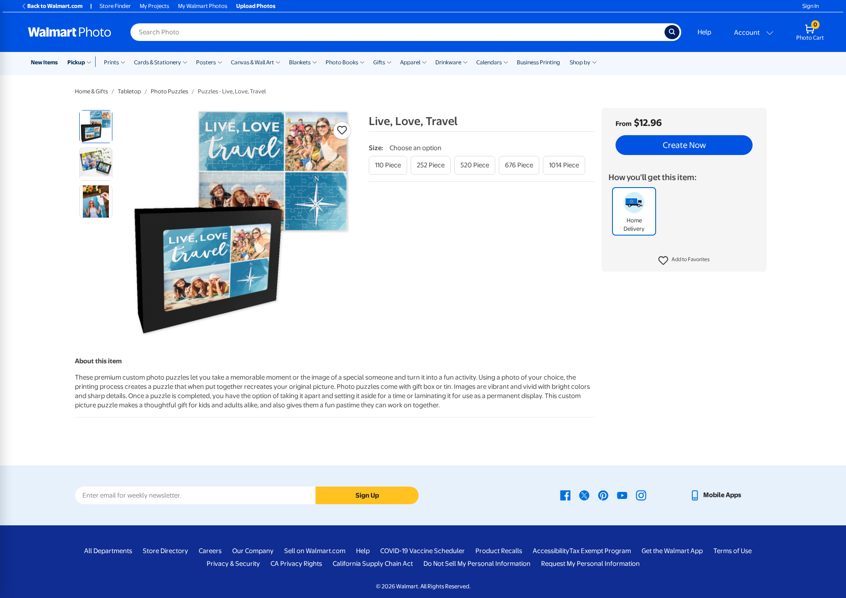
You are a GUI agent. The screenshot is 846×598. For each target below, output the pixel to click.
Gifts (379, 62)
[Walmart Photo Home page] (70, 32)
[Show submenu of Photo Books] (362, 61)
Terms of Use (732, 551)
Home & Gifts (91, 91)
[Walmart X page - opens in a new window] (584, 495)
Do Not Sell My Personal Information (477, 564)
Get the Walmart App (672, 551)
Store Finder (115, 6)
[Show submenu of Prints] (123, 61)
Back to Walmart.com (54, 6)
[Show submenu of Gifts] (389, 61)
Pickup (76, 62)
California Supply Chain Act (373, 564)
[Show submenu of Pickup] (91, 61)
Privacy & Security (233, 564)
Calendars (489, 62)
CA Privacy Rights (296, 564)
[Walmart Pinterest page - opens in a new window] (603, 495)
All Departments (108, 551)
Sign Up (367, 495)
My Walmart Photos (202, 6)
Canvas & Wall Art (252, 62)
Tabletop (129, 91)
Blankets (300, 62)
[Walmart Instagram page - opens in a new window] (641, 495)
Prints (111, 62)
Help (704, 32)
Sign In (810, 6)
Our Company (253, 551)
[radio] (95, 126)
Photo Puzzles (169, 91)
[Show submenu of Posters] (220, 61)
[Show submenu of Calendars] (505, 61)
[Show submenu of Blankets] (314, 61)
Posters (206, 62)
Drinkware (448, 62)
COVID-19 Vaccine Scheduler (422, 551)
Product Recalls (498, 551)
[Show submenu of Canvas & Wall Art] (278, 61)
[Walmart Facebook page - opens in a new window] (565, 495)
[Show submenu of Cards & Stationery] (185, 61)
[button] (684, 260)
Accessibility (551, 551)
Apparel (410, 62)
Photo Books (342, 62)
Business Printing (538, 62)
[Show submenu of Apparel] (424, 61)
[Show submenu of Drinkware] (465, 61)
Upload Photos (255, 6)
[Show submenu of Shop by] (594, 61)
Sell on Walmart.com (314, 551)
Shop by (580, 62)
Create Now (684, 145)
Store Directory (165, 551)
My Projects (154, 6)
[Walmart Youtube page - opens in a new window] (622, 495)
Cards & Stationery (157, 62)
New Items (44, 62)
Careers (210, 551)
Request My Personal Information (590, 564)
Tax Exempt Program (600, 551)
